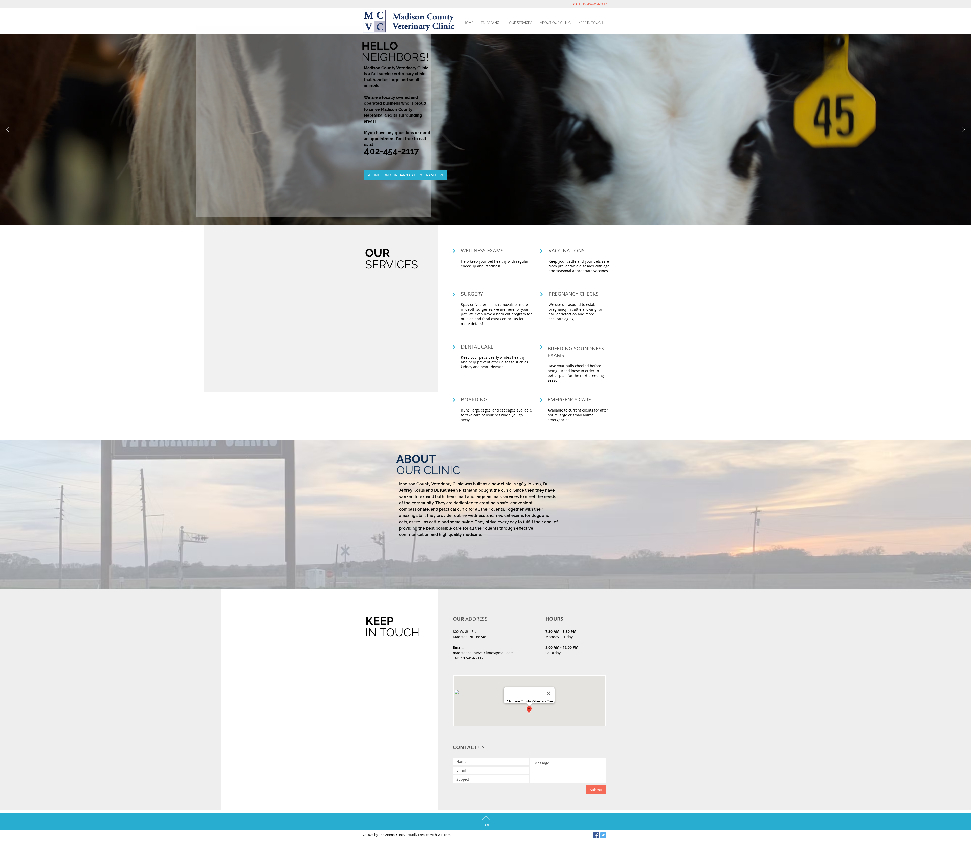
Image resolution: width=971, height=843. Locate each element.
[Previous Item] (7, 129)
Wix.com (444, 834)
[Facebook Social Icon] (596, 835)
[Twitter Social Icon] (603, 835)
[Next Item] (963, 129)
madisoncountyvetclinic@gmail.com (483, 652)
